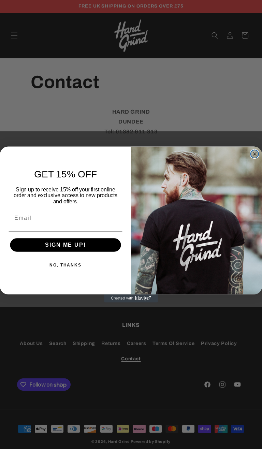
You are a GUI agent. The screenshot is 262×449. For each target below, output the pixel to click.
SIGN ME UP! (65, 245)
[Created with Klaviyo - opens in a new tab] (131, 298)
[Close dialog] (255, 154)
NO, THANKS (65, 265)
